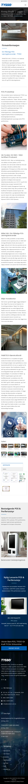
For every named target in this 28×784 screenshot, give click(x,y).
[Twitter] (3, 680)
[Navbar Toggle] (25, 5)
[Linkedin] (5, 680)
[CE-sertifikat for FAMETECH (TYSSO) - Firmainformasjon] (6, 477)
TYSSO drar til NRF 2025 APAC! (10, 725)
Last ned (5, 763)
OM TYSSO (10, 16)
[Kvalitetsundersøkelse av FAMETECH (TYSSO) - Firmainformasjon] (17, 454)
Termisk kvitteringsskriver (10, 560)
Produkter (6, 757)
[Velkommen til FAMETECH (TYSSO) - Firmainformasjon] (11, 446)
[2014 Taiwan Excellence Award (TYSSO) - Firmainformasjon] (6, 488)
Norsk (25, 1)
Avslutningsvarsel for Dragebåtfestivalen (13, 718)
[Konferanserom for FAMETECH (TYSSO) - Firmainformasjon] (17, 446)
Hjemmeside (6, 750)
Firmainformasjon (18, 16)
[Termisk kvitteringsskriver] (14, 544)
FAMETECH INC (16, 778)
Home (4, 16)
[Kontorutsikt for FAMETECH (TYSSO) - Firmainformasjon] (4, 446)
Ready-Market (20, 781)
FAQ (4, 766)
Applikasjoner (7, 760)
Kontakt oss (6, 769)
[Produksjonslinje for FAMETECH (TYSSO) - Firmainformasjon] (11, 454)
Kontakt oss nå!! (14, 648)
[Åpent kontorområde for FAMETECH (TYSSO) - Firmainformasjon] (24, 446)
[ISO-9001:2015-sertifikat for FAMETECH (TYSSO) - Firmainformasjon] (22, 478)
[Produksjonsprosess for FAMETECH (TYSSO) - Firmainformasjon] (4, 454)
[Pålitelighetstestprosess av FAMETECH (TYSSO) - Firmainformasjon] (24, 454)
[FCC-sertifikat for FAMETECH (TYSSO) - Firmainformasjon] (14, 477)
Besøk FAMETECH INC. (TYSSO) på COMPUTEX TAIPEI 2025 (11, 733)
